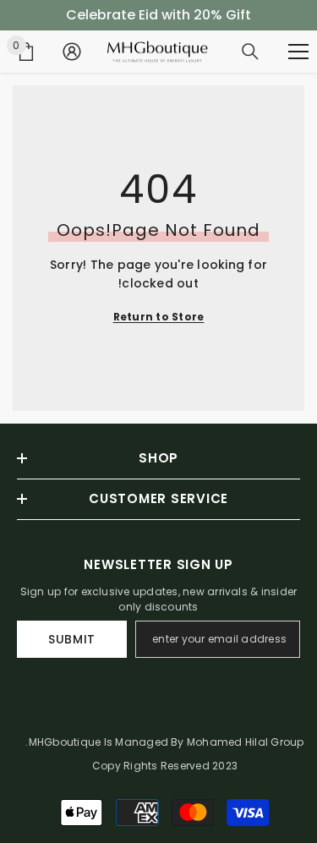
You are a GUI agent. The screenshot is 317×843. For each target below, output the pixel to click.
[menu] (298, 51)
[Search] (250, 51)
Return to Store (159, 316)
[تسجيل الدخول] (72, 52)
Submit (72, 639)
